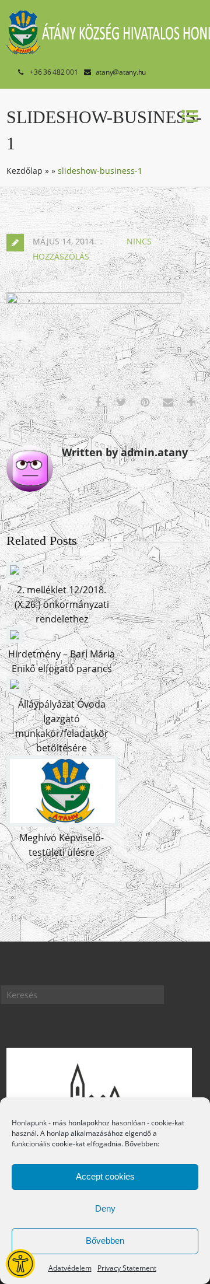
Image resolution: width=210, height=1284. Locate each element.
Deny (105, 1208)
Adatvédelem (70, 1268)
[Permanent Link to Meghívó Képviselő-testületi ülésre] (62, 823)
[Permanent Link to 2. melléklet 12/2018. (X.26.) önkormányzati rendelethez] (14, 574)
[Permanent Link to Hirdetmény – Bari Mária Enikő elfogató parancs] (14, 639)
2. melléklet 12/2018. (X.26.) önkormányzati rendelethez (62, 604)
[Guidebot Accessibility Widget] (20, 1263)
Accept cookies (105, 1176)
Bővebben (105, 1240)
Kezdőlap (24, 170)
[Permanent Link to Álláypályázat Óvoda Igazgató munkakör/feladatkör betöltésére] (14, 689)
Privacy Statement (126, 1268)
